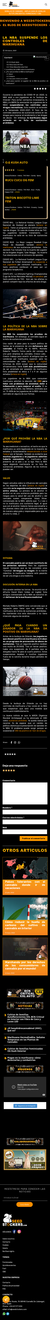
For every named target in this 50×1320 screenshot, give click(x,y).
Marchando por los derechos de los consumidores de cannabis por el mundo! (25, 965)
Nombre (7, 808)
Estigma (12, 76)
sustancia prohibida (18, 720)
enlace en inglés (37, 361)
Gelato (5, 1248)
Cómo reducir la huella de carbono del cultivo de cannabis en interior (25, 925)
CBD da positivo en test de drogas (30, 731)
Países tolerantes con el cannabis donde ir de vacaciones (25, 885)
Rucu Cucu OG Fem (16, 65)
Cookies (6, 1245)
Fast (4, 1269)
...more (17, 192)
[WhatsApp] (19, 743)
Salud (11, 74)
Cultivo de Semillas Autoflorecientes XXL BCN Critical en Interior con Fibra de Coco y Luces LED (25, 1018)
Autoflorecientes (9, 1265)
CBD (39, 381)
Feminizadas (7, 1262)
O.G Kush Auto (14, 62)
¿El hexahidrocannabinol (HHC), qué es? (24, 1029)
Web (5, 827)
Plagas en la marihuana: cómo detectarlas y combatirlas (24, 1059)
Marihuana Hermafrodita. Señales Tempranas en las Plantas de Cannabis (26, 1039)
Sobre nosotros (9, 1239)
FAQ (4, 1289)
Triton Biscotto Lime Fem (19, 67)
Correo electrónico (13, 817)
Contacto (6, 1242)
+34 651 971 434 (15, 1306)
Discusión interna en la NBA (18, 79)
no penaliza (38, 276)
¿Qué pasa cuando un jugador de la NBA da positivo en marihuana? (27, 82)
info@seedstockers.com (17, 1309)
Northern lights (8, 1251)
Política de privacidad (11, 1286)
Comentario (9, 780)
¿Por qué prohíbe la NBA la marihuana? (20, 72)
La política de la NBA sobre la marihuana (20, 69)
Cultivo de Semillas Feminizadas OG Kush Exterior (25, 1050)
